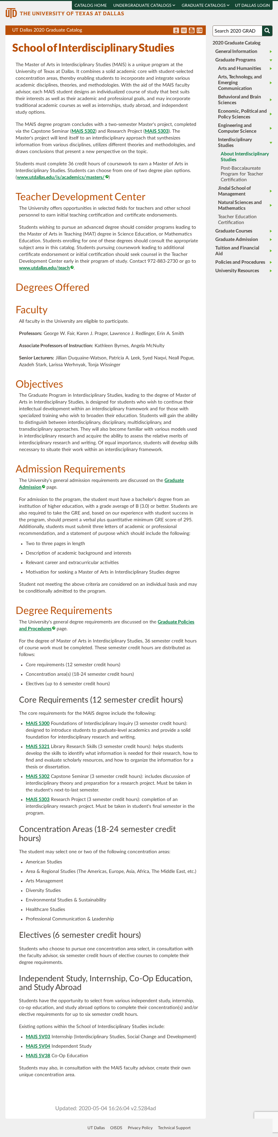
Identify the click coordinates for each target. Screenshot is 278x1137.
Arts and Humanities (239, 68)
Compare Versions (199, 31)
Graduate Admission (236, 239)
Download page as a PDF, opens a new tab (176, 31)
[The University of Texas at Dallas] (64, 13)
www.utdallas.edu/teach (44, 268)
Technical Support (174, 1128)
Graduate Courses (233, 231)
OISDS (116, 1128)
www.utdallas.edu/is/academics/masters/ (61, 177)
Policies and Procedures (240, 262)
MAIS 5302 (83, 131)
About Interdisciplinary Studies (245, 157)
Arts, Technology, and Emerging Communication (240, 83)
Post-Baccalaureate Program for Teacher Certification (242, 174)
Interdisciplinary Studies (235, 142)
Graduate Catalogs (204, 5)
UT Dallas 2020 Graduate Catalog (108, 31)
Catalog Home (91, 5)
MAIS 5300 (37, 723)
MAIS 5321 (37, 746)
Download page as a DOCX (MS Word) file (184, 31)
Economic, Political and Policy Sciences (242, 114)
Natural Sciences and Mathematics (240, 205)
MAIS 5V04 (38, 1046)
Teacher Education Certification (237, 220)
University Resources (237, 270)
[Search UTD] (267, 31)
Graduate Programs (235, 60)
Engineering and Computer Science (237, 128)
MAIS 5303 (156, 131)
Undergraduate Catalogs (143, 5)
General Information (236, 51)
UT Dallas (96, 1128)
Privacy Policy (140, 1128)
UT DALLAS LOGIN (252, 5)
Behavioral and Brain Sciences (239, 100)
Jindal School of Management (234, 191)
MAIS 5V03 (38, 1037)
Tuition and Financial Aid (237, 251)
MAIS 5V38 (38, 1056)
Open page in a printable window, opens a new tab (192, 31)
